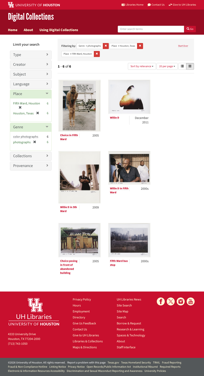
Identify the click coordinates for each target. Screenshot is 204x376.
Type (17, 55)
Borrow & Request (129, 323)
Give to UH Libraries (86, 335)
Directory (79, 317)
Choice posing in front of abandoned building (68, 267)
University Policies (155, 371)
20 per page (166, 66)
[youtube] (191, 301)
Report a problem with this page (86, 363)
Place (17, 94)
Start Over (183, 46)
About (28, 29)
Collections (22, 156)
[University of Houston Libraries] (34, 312)
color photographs (25, 136)
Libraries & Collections (88, 341)
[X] (171, 301)
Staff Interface (126, 347)
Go (191, 29)
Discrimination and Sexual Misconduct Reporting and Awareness (104, 371)
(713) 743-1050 (17, 344)
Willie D (114, 118)
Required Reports (170, 367)
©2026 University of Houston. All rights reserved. (36, 363)
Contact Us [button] (158, 5)
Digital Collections (31, 17)
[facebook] (161, 301)
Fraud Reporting (171, 363)
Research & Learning (130, 329)
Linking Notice (57, 367)
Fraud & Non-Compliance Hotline (27, 367)
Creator (19, 64)
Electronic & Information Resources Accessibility (36, 371)
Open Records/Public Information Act (109, 367)
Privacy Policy (82, 299)
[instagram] (181, 301)
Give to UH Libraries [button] (184, 5)
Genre (18, 127)
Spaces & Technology (131, 335)
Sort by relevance (141, 66)
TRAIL (156, 363)
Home (12, 29)
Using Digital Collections (58, 29)
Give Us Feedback (84, 323)
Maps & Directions (85, 347)
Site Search (124, 305)
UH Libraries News (129, 299)
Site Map (122, 311)
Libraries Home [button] (134, 5)
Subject (19, 74)
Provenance (23, 166)
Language (21, 84)
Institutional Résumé (145, 367)
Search (121, 317)
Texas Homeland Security (136, 363)
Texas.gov (113, 363)
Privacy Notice (76, 367)
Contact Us (80, 329)
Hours (77, 305)
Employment (81, 311)
